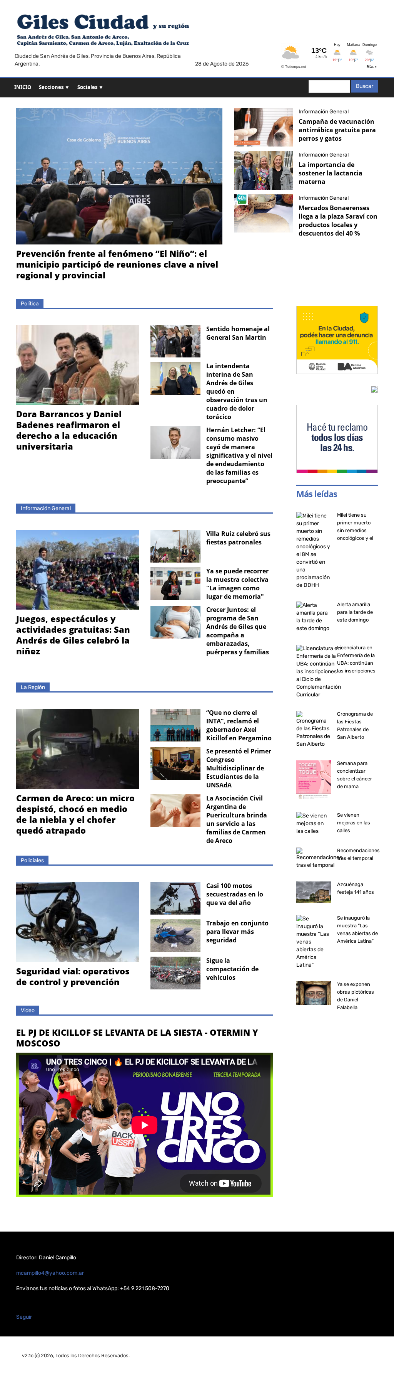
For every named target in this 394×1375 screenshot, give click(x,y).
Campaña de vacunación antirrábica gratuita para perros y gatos (337, 130)
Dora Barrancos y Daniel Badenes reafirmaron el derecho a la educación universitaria (69, 430)
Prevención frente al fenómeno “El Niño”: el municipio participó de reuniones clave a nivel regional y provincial (117, 264)
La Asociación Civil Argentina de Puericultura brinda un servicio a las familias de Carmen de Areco (236, 819)
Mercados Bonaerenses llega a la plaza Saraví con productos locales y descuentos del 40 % (338, 221)
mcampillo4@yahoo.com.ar (50, 1273)
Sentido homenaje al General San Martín (238, 333)
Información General (324, 111)
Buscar (364, 86)
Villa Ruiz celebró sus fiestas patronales (238, 537)
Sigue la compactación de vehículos (232, 969)
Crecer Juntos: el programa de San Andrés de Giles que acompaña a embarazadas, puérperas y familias (237, 630)
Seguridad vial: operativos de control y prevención (73, 976)
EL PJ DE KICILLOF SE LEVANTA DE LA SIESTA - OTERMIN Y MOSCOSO (137, 1037)
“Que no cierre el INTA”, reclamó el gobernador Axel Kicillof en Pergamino (239, 725)
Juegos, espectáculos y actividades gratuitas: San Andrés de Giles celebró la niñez (73, 635)
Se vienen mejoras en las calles (353, 822)
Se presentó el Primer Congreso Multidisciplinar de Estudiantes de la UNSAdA (238, 768)
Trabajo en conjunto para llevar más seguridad (237, 931)
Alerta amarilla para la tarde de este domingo (355, 612)
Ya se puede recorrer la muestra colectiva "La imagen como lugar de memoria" (237, 584)
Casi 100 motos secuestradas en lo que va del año (234, 894)
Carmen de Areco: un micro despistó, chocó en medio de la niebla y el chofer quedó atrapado (75, 814)
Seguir (24, 1317)
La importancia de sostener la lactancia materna (330, 173)
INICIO (22, 87)
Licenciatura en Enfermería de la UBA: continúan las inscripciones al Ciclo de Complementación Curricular (358, 671)
